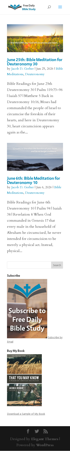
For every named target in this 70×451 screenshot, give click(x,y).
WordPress (45, 445)
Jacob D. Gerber (22, 68)
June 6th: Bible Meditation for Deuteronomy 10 (33, 180)
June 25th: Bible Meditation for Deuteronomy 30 (34, 61)
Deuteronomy (35, 74)
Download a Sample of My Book (26, 413)
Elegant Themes (44, 439)
